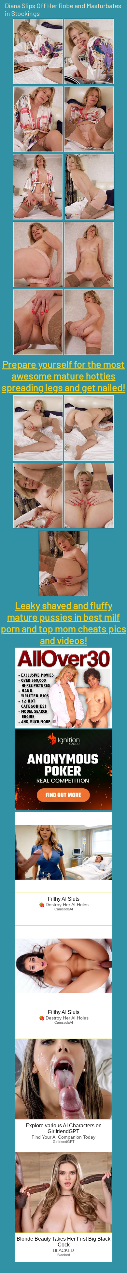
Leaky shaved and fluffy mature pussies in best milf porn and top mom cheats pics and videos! (63, 622)
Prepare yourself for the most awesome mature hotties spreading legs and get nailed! (63, 375)
